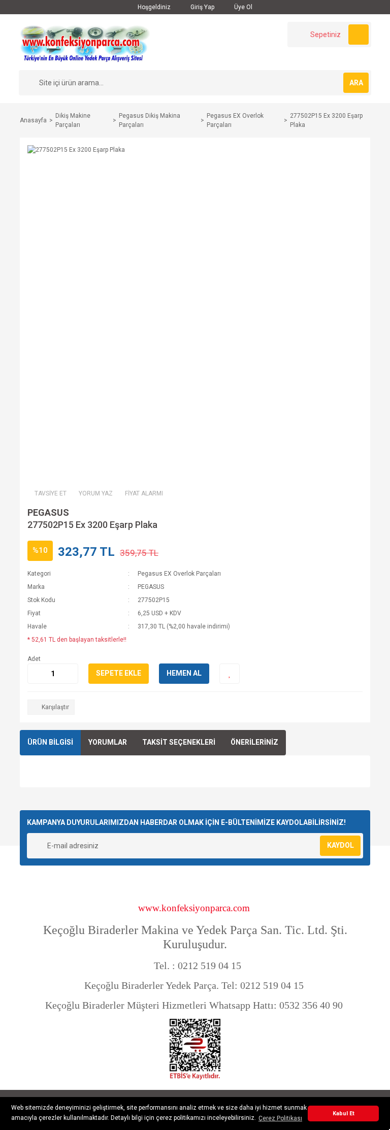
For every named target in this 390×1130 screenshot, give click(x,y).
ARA (356, 83)
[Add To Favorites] (229, 673)
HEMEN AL (184, 673)
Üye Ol (242, 7)
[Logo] (85, 41)
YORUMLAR (107, 742)
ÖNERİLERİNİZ (254, 742)
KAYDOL (340, 845)
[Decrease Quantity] (35, 673)
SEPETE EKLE (118, 673)
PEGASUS (48, 512)
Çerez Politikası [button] (280, 1118)
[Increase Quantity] (70, 673)
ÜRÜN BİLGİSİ (50, 742)
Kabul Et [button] (343, 1113)
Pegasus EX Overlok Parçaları (179, 573)
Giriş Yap (201, 7)
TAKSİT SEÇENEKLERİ (178, 742)
